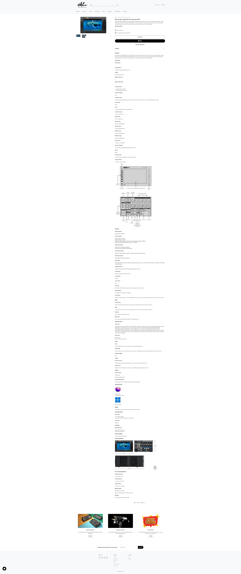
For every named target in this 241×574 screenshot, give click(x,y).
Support (125, 11)
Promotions (97, 11)
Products (84, 11)
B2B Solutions (118, 11)
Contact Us (109, 11)
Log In (129, 557)
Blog (103, 11)
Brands (90, 11)
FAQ (114, 562)
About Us (78, 11)
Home (116, 17)
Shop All (90, 536)
